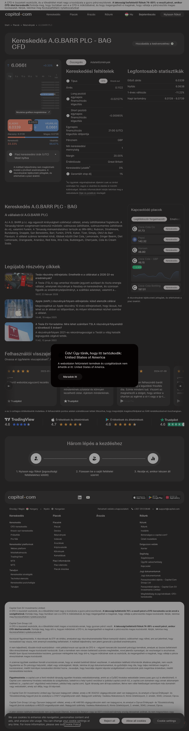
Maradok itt (70, 376)
